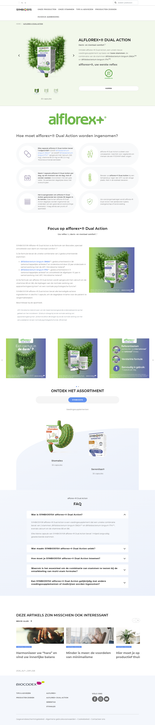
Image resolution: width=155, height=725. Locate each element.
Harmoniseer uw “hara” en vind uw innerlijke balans (36, 655)
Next (153, 360)
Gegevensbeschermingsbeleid (30, 719)
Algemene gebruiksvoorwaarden (61, 719)
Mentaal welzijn (24, 647)
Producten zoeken (25, 698)
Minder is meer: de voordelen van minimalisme (88, 655)
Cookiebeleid (83, 719)
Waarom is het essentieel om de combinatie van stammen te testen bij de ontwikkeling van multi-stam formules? (74, 569)
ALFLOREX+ (51, 693)
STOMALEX (50, 706)
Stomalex (57, 460)
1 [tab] (76, 386)
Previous (2, 360)
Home (18, 24)
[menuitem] (47, 9)
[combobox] (125, 2)
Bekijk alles (22, 621)
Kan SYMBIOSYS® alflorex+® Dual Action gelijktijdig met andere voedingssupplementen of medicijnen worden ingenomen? (68, 582)
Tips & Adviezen (23, 693)
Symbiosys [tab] (77, 400)
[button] (20, 56)
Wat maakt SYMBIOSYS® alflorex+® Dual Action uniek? (63, 548)
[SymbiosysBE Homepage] (24, 13)
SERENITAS (51, 702)
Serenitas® (98, 469)
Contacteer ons (98, 719)
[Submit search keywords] (115, 2)
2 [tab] (78, 386)
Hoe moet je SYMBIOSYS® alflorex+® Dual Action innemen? (65, 558)
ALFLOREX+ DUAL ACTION (57, 698)
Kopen (109, 88)
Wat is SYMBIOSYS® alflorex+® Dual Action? (57, 514)
